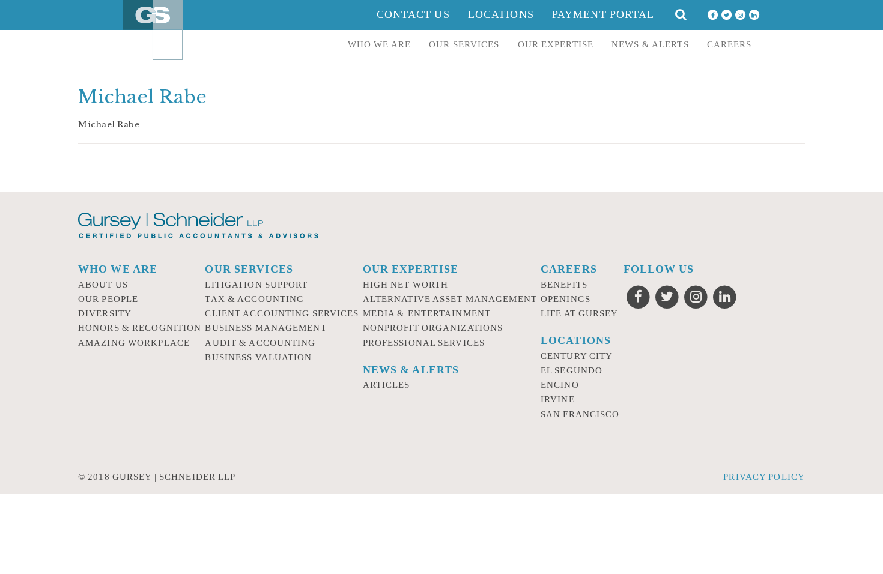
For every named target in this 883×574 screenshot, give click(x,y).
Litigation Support (256, 284)
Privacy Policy (764, 477)
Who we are (379, 44)
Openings (565, 299)
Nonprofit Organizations (433, 328)
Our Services (464, 44)
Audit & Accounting (260, 343)
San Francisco (580, 414)
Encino (560, 385)
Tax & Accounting (254, 299)
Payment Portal (603, 14)
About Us (103, 284)
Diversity (105, 313)
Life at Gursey (580, 313)
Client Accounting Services (282, 313)
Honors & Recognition (139, 328)
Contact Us (413, 14)
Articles (386, 385)
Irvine (558, 399)
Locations (501, 14)
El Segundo (571, 370)
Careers (729, 44)
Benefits (564, 284)
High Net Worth (406, 284)
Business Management (265, 328)
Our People (108, 299)
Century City (577, 356)
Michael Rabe (109, 124)
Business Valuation (258, 357)
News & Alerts (650, 44)
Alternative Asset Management (450, 299)
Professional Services (424, 343)
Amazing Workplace (134, 343)
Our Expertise (556, 44)
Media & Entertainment (427, 313)
